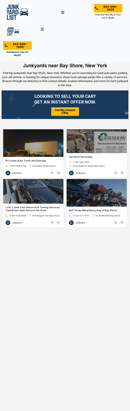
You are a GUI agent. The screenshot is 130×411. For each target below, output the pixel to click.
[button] (62, 12)
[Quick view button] (52, 173)
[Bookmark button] (58, 173)
